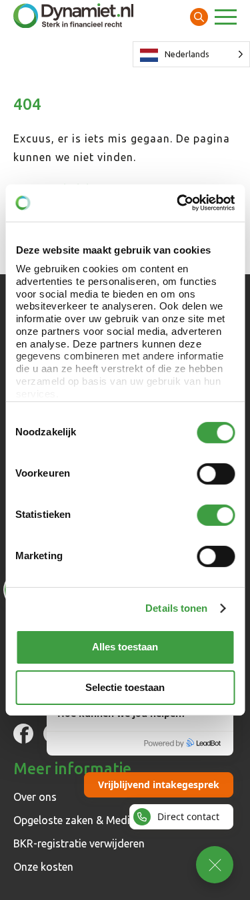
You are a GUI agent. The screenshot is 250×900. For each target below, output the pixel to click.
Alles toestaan (125, 646)
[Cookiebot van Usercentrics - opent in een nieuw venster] (178, 203)
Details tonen (176, 608)
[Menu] (225, 18)
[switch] (216, 473)
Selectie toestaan (125, 686)
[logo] (73, 17)
